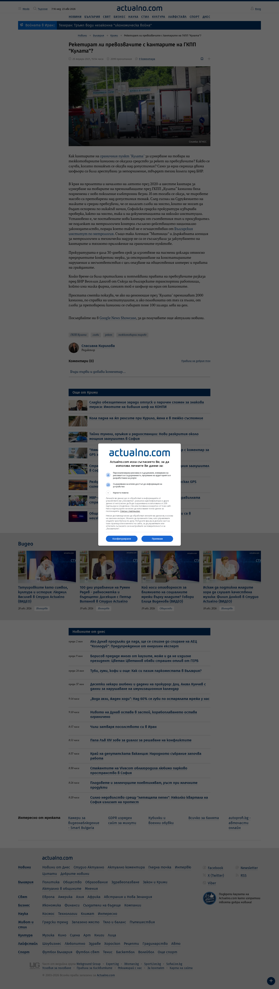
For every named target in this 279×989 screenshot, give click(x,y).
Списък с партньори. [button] (130, 511)
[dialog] (139, 494)
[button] (139, 493)
